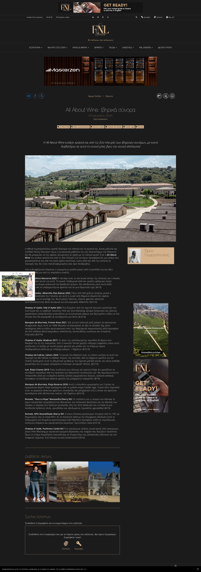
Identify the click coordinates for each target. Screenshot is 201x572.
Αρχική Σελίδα (94, 96)
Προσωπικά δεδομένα (161, 567)
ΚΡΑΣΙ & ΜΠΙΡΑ (80, 47)
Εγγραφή (146, 17)
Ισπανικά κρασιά (98, 127)
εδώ (85, 569)
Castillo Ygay (129, 127)
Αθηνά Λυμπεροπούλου (81, 127)
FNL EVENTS (145, 47)
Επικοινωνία (118, 567)
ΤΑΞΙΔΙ (112, 47)
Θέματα (109, 96)
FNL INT (171, 17)
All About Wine (64, 127)
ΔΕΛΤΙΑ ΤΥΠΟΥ (165, 47)
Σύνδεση (159, 17)
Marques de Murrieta (114, 127)
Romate (140, 127)
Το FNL (126, 567)
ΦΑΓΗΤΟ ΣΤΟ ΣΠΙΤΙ (57, 47)
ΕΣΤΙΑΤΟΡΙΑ (35, 47)
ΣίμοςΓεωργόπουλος (157, 253)
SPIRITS (98, 47)
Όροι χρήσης (149, 567)
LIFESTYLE (127, 47)
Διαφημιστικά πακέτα (137, 567)
